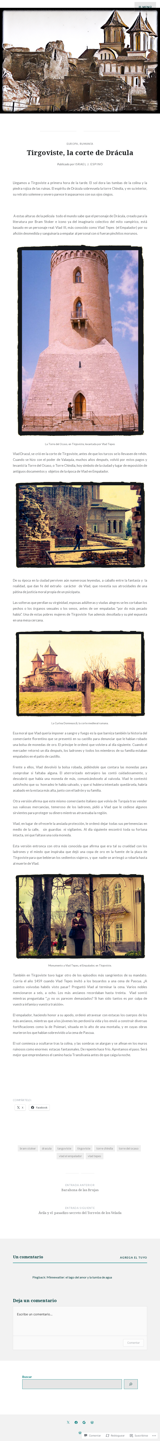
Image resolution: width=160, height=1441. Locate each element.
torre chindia (104, 1148)
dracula (47, 1148)
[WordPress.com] (92, 1422)
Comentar (133, 1342)
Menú (147, 7)
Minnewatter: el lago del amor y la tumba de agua (79, 1277)
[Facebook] (76, 1422)
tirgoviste (83, 1148)
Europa (72, 143)
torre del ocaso (129, 1148)
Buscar (27, 1376)
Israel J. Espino (89, 164)
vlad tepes (94, 1156)
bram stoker (28, 1148)
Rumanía (86, 143)
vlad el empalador (70, 1156)
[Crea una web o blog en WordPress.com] (80, 1433)
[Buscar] (131, 1384)
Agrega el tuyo (133, 1257)
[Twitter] (68, 1422)
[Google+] (84, 1422)
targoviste (64, 1148)
